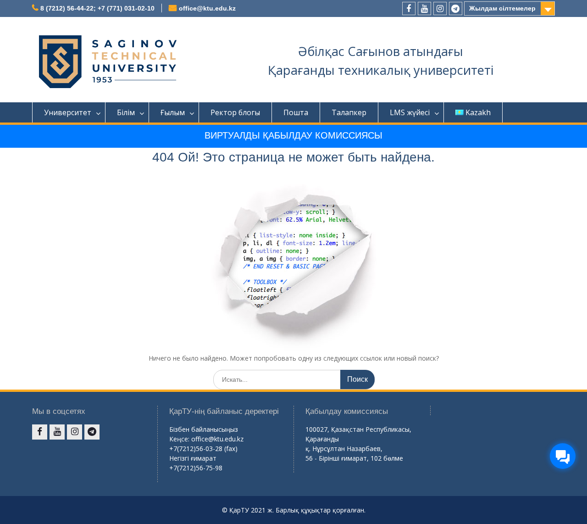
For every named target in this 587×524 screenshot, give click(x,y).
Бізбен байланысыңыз (203, 429)
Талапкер (349, 112)
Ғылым (173, 112)
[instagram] (440, 8)
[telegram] (455, 8)
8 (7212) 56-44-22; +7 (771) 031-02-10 (97, 8)
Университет (67, 112)
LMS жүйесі (410, 112)
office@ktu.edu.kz (207, 8)
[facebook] (408, 8)
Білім (126, 112)
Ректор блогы (235, 112)
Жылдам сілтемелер (502, 8)
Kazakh (478, 112)
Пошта (295, 112)
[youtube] (424, 8)
